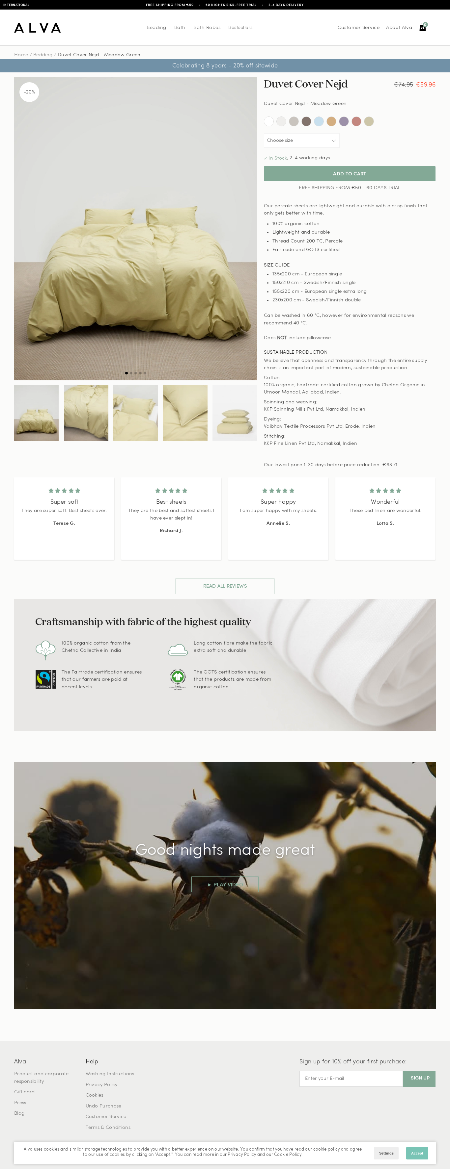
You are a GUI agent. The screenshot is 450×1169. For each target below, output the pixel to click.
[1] (135, 228)
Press (20, 1103)
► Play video (225, 884)
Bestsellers (240, 27)
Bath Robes (206, 27)
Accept (417, 1153)
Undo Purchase (104, 1106)
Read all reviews (225, 586)
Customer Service (359, 27)
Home (21, 55)
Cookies (94, 1095)
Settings (386, 1153)
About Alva (399, 27)
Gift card (24, 1092)
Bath (179, 27)
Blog (19, 1113)
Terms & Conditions (108, 1127)
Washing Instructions (110, 1074)
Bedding (156, 27)
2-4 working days (310, 158)
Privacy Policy (102, 1084)
